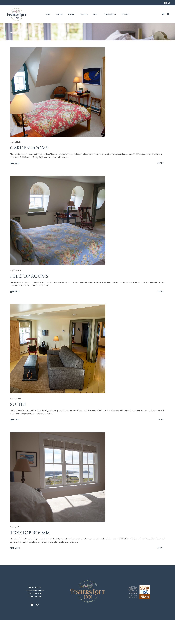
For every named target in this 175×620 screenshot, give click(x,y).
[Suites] (57, 348)
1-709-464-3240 (35, 596)
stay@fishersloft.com (35, 590)
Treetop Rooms (30, 533)
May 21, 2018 (15, 142)
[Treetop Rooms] (57, 477)
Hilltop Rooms (29, 276)
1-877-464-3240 (35, 593)
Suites (18, 404)
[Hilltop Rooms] (57, 220)
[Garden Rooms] (57, 92)
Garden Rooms (29, 148)
